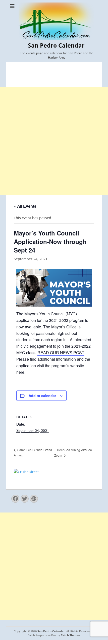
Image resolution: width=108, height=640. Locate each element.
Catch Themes (70, 635)
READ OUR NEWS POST (60, 352)
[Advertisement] (54, 141)
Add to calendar (42, 395)
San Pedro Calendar (56, 45)
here (20, 372)
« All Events (25, 206)
